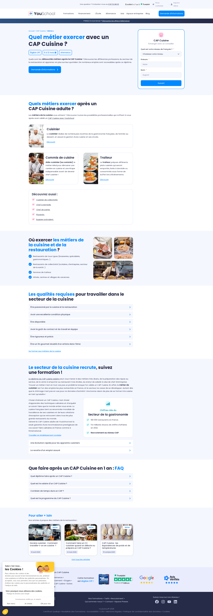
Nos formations (95, 598)
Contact (109, 601)
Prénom (144, 59)
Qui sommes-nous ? (94, 601)
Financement (56, 580)
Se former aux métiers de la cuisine (45, 351)
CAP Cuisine (41, 31)
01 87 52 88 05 (113, 4)
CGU (102, 611)
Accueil (32, 31)
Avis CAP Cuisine (57, 583)
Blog (148, 13)
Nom (143, 70)
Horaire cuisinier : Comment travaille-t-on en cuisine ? (44, 544)
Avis (122, 13)
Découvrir (51, 142)
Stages (67, 580)
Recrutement (117, 598)
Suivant (161, 83)
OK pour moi (46, 604)
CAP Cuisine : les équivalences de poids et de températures (116, 545)
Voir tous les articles (80, 559)
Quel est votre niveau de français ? (156, 49)
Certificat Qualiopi (51, 611)
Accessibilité (93, 611)
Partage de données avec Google (18, 594)
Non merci (11, 604)
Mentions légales (114, 611)
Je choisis (28, 604)
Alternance (57, 577)
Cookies (166, 611)
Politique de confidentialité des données (142, 611)
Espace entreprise (135, 13)
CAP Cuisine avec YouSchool (61, 118)
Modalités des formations (74, 611)
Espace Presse (121, 601)
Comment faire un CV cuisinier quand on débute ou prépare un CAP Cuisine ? (80, 545)
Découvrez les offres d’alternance (116, 21)
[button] (5, 612)
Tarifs (106, 598)
